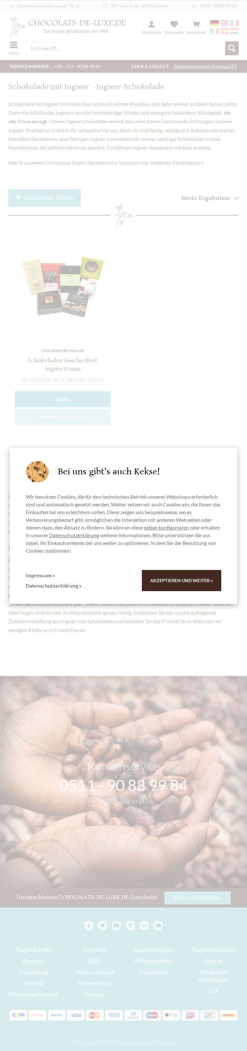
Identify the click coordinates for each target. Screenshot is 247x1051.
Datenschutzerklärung (74, 535)
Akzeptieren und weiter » (181, 580)
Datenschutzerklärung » (54, 585)
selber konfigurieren (166, 527)
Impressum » (40, 575)
